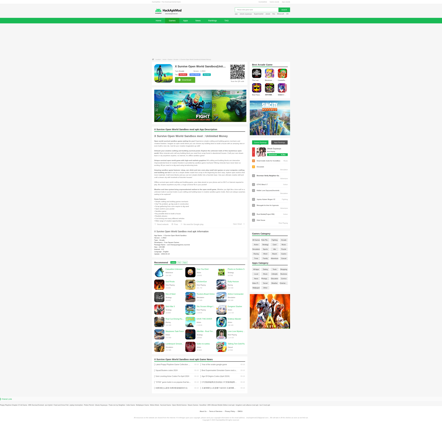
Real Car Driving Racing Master (175, 319)
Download (186, 80)
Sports (265, 249)
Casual (283, 258)
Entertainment (284, 283)
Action (256, 244)
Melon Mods (154, 405)
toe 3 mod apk (265, 405)
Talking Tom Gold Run (237, 344)
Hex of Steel (171, 294)
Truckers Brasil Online (206, 294)
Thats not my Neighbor (117, 405)
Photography (265, 278)
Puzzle (283, 249)
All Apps (256, 269)
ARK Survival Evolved (36, 405)
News (198, 20)
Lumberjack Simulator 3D (175, 344)
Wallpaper (256, 288)
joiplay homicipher (76, 405)
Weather (274, 283)
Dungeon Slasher (235, 306)
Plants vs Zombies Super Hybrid (237, 269)
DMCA (240, 411)
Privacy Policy (230, 411)
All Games (256, 240)
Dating (265, 269)
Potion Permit (89, 405)
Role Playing (265, 240)
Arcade (176, 59)
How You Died (202, 269)
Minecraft (280, 14)
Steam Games (193, 405)
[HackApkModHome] (185, 11)
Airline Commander (236, 294)
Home (158, 20)
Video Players (256, 283)
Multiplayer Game (142, 405)
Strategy (265, 244)
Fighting (275, 240)
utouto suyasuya (246, 14)
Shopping (283, 269)
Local (256, 274)
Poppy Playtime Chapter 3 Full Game (13, 405)
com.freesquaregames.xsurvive (178, 245)
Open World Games (179, 405)
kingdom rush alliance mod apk (247, 405)
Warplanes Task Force (175, 331)
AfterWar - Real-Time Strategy (206, 331)
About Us (203, 411)
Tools (274, 269)
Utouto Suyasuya (274, 149)
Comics (283, 278)
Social (265, 283)
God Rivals (170, 282)
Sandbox (183, 74)
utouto (268, 14)
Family (265, 258)
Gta (273, 14)
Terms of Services (215, 411)
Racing (256, 254)
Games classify (274, 2)
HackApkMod (263, 2)
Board (274, 254)
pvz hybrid (48, 405)
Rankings (212, 20)
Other (265, 288)
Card (274, 244)
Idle (274, 249)
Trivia (256, 258)
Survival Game (165, 405)
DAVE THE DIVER (204, 319)
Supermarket (258, 14)
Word (265, 254)
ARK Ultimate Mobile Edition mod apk (221, 405)
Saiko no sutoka (203, 344)
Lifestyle (275, 274)
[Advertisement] (221, 41)
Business (284, 274)
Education (274, 278)
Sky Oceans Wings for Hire (206, 306)
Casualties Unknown (174, 269)
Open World (195, 74)
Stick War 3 (170, 306)
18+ (287, 14)
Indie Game (130, 405)
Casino (283, 254)
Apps (185, 20)
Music (284, 244)
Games (172, 20)
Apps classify (286, 2)
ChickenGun (202, 282)
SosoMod (202, 405)
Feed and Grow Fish (61, 405)
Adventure (274, 258)
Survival (207, 74)
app (236, 14)
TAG (226, 20)
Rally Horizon (233, 282)
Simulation (256, 249)
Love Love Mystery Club (237, 331)
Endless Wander (234, 319)
